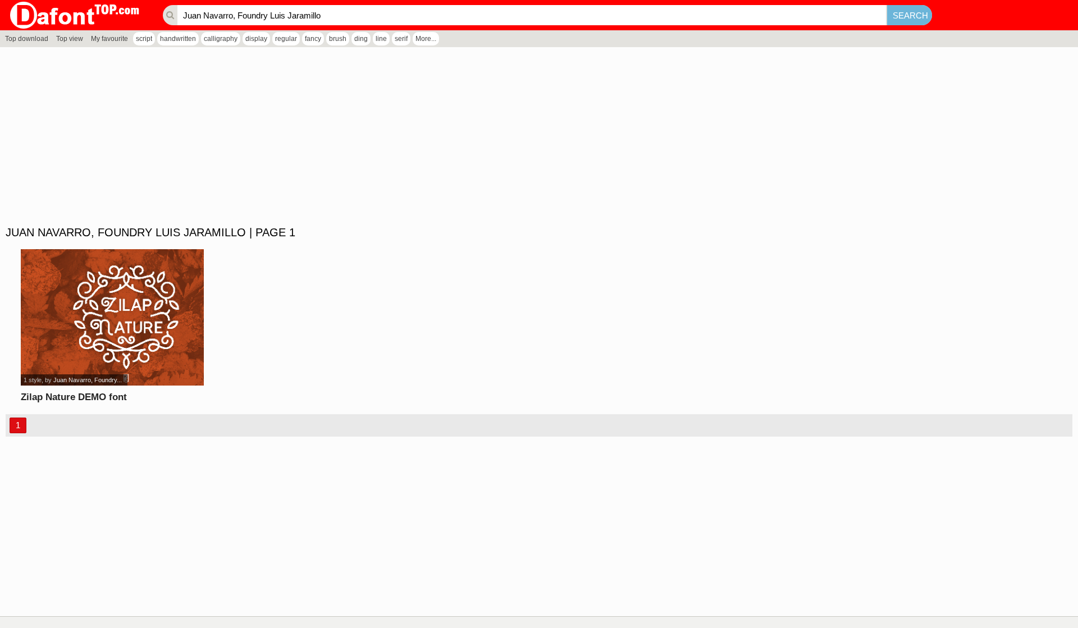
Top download (26, 39)
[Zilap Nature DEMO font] (112, 317)
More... (425, 39)
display (256, 39)
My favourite (109, 39)
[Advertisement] (337, 137)
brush (337, 39)
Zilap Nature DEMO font (74, 397)
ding (361, 39)
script (144, 39)
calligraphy (220, 39)
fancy (313, 39)
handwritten (178, 39)
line (381, 39)
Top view (69, 39)
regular (286, 39)
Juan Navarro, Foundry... (87, 380)
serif (401, 39)
